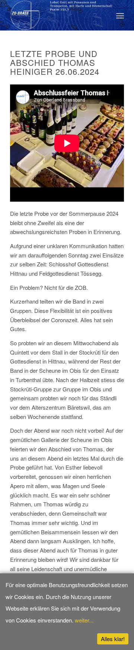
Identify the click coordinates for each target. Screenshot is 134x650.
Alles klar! (113, 639)
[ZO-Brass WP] (55, 15)
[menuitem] (120, 15)
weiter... (84, 620)
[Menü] (120, 15)
